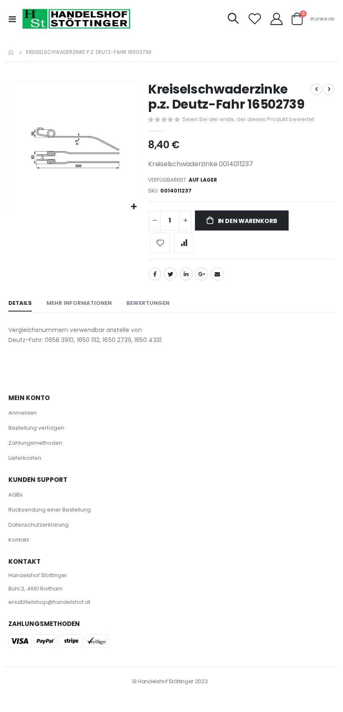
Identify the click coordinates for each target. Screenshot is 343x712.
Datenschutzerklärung (38, 525)
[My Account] (276, 19)
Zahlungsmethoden (35, 443)
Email (217, 274)
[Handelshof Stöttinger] (76, 18)
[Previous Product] (316, 89)
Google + (201, 274)
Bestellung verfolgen (36, 428)
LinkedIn (186, 274)
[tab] (20, 304)
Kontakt (18, 540)
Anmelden (22, 413)
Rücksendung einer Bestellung (49, 510)
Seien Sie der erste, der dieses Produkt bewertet (248, 119)
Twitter (170, 274)
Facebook (154, 274)
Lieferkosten (24, 458)
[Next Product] (329, 89)
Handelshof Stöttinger (37, 575)
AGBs (15, 495)
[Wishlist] (254, 19)
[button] (133, 207)
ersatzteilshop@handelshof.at (49, 602)
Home (11, 52)
